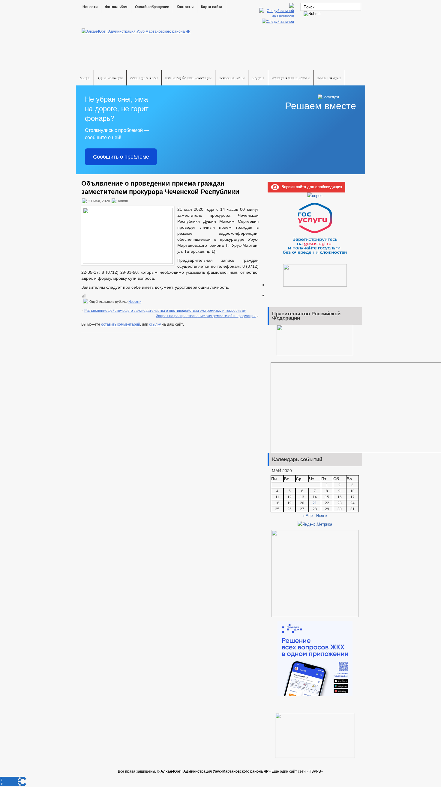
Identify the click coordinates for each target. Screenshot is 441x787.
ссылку (155, 323)
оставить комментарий (120, 323)
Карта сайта (211, 7)
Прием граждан (329, 78)
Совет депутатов (144, 78)
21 (315, 503)
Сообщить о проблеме (121, 157)
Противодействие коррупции (188, 78)
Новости (90, 7)
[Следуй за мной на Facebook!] (277, 15)
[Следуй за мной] (278, 21)
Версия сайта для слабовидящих (310, 186)
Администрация (110, 78)
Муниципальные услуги (291, 78)
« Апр (307, 515)
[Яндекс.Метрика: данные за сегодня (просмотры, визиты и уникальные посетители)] (315, 524)
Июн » (321, 515)
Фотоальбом (116, 7)
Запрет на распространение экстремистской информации (206, 315)
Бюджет (258, 78)
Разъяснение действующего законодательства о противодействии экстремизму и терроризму (165, 310)
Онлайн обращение (152, 7)
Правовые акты (231, 78)
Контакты (185, 7)
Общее (85, 78)
